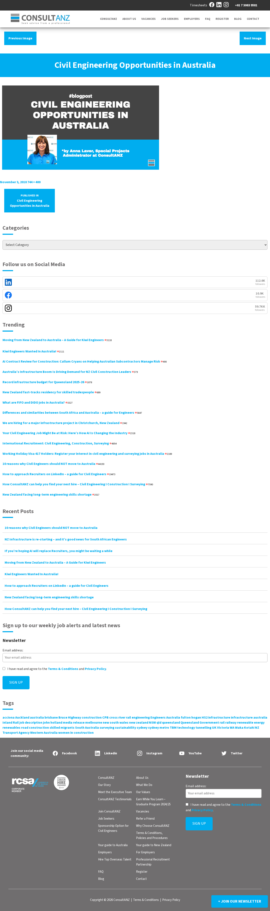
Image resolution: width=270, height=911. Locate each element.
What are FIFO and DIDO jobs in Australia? (38, 402)
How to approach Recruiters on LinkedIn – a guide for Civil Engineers (59, 474)
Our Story (104, 785)
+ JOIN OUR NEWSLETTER (239, 901)
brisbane (51, 717)
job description (30, 722)
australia (37, 717)
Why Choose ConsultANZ (152, 826)
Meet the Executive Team (115, 792)
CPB (105, 717)
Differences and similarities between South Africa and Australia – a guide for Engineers (72, 412)
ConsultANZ (108, 19)
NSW (152, 722)
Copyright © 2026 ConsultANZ (110, 900)
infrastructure (219, 717)
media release (74, 722)
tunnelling (203, 727)
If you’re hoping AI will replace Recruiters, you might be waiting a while (58, 551)
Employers (192, 19)
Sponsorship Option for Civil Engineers (113, 828)
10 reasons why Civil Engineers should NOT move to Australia (53, 464)
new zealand (138, 722)
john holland (52, 722)
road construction (35, 727)
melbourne (93, 722)
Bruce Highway (69, 717)
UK (214, 727)
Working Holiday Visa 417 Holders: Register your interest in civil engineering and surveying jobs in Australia (87, 453)
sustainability (125, 727)
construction (92, 717)
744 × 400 (33, 182)
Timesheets (198, 5)
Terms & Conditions (63, 669)
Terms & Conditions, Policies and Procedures (152, 835)
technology (186, 727)
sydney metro (158, 727)
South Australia (87, 727)
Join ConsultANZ (109, 811)
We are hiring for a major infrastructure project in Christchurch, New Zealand (65, 423)
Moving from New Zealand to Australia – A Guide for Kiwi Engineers (57, 340)
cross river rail (120, 717)
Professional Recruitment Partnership (153, 862)
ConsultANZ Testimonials (115, 799)
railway (230, 722)
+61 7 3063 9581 (246, 5)
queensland (171, 722)
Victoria (223, 727)
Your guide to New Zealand (153, 845)
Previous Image (20, 38)
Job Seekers (170, 19)
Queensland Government (200, 722)
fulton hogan (191, 717)
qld (159, 722)
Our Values (143, 792)
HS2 (205, 717)
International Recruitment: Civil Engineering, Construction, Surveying (60, 443)
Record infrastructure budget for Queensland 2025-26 (47, 382)
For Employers (145, 852)
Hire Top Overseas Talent (114, 859)
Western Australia (44, 732)
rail (222, 722)
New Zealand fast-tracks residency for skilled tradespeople (51, 392)
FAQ (207, 19)
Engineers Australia (165, 717)
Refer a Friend (145, 818)
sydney (142, 727)
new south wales (115, 722)
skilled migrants (62, 727)
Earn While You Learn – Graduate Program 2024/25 (153, 802)
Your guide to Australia (113, 845)
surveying (107, 727)
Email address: (13, 650)
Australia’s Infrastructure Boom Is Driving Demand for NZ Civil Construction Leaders (70, 371)
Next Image (253, 38)
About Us (129, 19)
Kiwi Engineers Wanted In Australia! (33, 351)
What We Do (144, 785)
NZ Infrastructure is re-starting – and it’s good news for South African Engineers (66, 539)
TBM (173, 727)
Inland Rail (11, 722)
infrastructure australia (249, 717)
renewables (11, 727)
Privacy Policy (95, 669)
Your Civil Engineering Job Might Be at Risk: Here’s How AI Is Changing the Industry (69, 433)
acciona (9, 717)
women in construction (76, 732)
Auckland (22, 717)
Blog (238, 19)
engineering (141, 717)
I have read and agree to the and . (57, 669)
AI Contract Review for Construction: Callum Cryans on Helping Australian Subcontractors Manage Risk (85, 361)
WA (232, 727)
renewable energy (251, 722)
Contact (253, 19)
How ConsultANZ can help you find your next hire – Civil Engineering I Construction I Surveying (78, 484)
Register (222, 19)
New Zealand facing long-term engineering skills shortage (51, 494)
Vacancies (148, 19)
